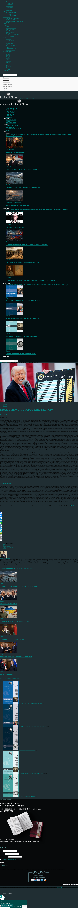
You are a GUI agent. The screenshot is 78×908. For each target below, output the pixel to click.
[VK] (39, 525)
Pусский (8, 62)
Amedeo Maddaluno (5, 414)
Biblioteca (8, 39)
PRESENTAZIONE (11, 13)
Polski (7, 59)
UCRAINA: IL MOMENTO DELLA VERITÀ (14, 621)
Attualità (5, 404)
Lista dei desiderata (7, 86)
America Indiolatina (11, 28)
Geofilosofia (9, 44)
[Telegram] (39, 528)
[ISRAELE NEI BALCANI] (8, 599)
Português (8, 61)
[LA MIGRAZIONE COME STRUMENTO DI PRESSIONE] (14, 183)
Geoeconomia (9, 43)
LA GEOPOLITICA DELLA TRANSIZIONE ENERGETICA (23, 170)
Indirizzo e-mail (4, 856)
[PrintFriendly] (39, 533)
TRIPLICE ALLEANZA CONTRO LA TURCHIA (16, 657)
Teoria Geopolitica (10, 50)
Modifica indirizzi (7, 84)
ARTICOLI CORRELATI (7, 568)
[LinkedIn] (39, 520)
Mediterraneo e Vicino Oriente (13, 35)
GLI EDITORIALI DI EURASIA (14, 21)
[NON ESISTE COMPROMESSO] (14, 223)
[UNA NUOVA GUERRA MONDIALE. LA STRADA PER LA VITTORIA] (14, 240)
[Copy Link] (39, 537)
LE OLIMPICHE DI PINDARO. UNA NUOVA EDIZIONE (22, 262)
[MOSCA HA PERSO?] (8, 670)
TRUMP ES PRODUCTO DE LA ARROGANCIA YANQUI (23, 301)
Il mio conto (6, 78)
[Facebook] (39, 513)
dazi (4, 544)
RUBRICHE (6, 37)
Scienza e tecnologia (11, 48)
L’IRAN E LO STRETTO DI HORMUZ (17, 205)
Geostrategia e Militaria (11, 46)
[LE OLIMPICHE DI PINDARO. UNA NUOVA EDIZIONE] (14, 258)
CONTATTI (6, 70)
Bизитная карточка (11, 2)
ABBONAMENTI (10, 19)
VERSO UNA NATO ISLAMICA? (15, 152)
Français (8, 57)
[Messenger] (39, 515)
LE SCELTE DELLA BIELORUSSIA (12, 639)
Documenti (8, 41)
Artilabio (59, 887)
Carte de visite (9, 4)
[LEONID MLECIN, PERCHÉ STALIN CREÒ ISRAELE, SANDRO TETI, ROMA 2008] (14, 276)
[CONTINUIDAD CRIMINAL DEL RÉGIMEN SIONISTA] (14, 331)
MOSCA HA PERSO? (7, 674)
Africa (7, 26)
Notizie (8, 47)
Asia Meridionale (10, 30)
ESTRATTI (9, 22)
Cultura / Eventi (10, 40)
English (8, 54)
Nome (1, 851)
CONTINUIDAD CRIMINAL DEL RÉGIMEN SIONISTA (22, 336)
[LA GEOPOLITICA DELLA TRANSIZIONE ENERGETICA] (14, 165)
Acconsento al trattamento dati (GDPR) (11, 859)
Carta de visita (9, 3)
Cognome (2, 854)
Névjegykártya (9, 7)
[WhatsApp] (39, 523)
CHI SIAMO (6, 11)
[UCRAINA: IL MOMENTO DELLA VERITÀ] (8, 617)
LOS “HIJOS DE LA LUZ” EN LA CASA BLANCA (21, 354)
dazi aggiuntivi (6, 546)
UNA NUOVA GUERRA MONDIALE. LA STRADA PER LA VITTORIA (27, 245)
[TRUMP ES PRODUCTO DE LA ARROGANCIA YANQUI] (14, 296)
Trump (4, 548)
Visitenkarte (9, 10)
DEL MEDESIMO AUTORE (24, 568)
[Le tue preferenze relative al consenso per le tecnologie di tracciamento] (7, 905)
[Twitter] (39, 518)
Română (8, 63)
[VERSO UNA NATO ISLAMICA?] (14, 147)
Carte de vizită (9, 6)
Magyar (8, 58)
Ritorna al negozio (16, 906)
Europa (8, 33)
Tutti (7, 134)
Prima (1, 362)
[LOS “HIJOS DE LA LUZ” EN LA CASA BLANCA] (14, 349)
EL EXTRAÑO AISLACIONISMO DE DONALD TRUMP (22, 318)
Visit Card (8, 8)
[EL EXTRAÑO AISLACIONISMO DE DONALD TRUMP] (14, 314)
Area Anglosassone (10, 29)
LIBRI (4, 24)
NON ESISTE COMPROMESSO (16, 227)
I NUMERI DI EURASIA (12, 18)
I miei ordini (6, 80)
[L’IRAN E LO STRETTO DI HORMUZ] (14, 200)
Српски (8, 68)
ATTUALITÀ (6, 25)
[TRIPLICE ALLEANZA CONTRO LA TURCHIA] (8, 652)
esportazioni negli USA (8, 547)
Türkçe (8, 65)
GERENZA (9, 14)
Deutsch (8, 52)
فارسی (8, 69)
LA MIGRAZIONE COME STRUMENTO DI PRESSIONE (23, 187)
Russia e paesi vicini (11, 36)
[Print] (39, 535)
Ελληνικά (8, 66)
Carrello (5, 88)
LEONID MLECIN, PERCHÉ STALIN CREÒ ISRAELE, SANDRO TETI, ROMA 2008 (31, 280)
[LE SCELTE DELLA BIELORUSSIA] (8, 635)
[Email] (39, 540)
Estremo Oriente (10, 32)
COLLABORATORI (11, 15)
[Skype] (39, 530)
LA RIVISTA (6, 17)
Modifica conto (6, 82)
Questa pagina (74, 505)
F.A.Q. (4, 90)
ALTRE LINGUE (7, 51)
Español (8, 55)
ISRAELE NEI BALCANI (8, 604)
